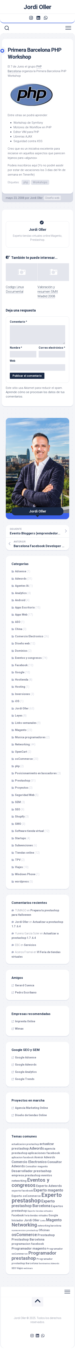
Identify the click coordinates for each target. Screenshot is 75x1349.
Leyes (18, 715)
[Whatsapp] (45, 18)
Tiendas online (24, 852)
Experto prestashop (37, 1198)
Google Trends (24, 1079)
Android (20, 600)
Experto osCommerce (26, 1196)
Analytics (21, 593)
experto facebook (22, 1190)
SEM (18, 802)
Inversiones (22, 694)
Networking (22, 744)
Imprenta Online (25, 1021)
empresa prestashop (26, 1175)
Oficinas (44, 1230)
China (18, 629)
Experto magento (48, 1190)
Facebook (21, 665)
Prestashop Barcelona (28, 1239)
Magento (21, 730)
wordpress (22, 881)
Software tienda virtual (29, 830)
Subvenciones (24, 845)
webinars (28, 1268)
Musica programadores (30, 737)
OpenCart (21, 751)
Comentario (18, 321)
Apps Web (21, 614)
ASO (17, 621)
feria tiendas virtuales (36, 1215)
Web (12, 360)
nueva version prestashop (25, 1230)
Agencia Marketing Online (31, 1107)
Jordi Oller (37, 7)
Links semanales (26, 722)
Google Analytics (26, 1071)
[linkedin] (38, 18)
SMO (18, 823)
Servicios (30, 945)
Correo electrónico (52, 347)
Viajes (19, 867)
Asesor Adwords (44, 1157)
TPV (18, 859)
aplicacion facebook (23, 1157)
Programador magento (29, 1248)
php (25, 182)
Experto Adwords (49, 1186)
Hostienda (21, 679)
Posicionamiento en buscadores (36, 773)
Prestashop (22, 780)
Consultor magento (36, 1166)
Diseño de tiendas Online (31, 1115)
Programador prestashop (34, 1255)
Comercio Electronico (29, 636)
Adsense (20, 571)
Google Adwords (26, 1064)
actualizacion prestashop (25, 1144)
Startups (20, 838)
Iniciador (17, 1220)
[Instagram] (31, 18)
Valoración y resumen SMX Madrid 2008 (48, 291)
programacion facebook (28, 1244)
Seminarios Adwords (48, 1263)
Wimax (19, 1028)
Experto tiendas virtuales (40, 1211)
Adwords (21, 578)
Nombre (16, 347)
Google (19, 672)
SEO (17, 809)
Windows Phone (25, 874)
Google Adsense (25, 1057)
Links (43, 1220)
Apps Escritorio (25, 607)
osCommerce (24, 758)
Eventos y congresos (28, 657)
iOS (17, 701)
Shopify (20, 816)
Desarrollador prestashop (31, 1171)
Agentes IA (22, 585)
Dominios (21, 650)
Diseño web (52, 197)
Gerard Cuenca (24, 985)
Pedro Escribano (26, 992)
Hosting (20, 686)
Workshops (40, 182)
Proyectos (21, 787)
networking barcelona (49, 1225)
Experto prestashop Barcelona (33, 1203)
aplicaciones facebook (44, 1153)
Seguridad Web (24, 795)
